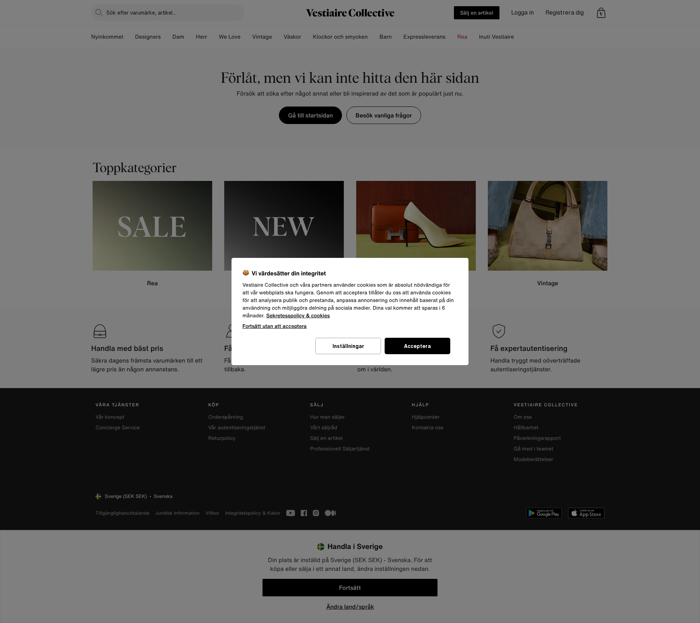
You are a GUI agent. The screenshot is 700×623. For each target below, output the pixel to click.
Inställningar (348, 346)
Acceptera (417, 346)
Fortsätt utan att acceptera (274, 326)
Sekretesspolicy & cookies (298, 316)
